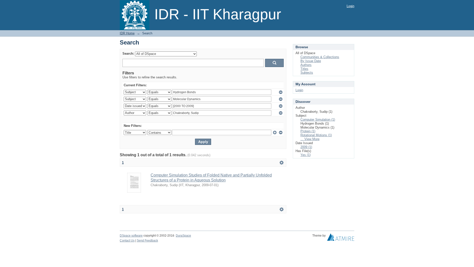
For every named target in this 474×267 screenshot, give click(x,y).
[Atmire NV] (340, 238)
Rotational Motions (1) (316, 135)
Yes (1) (305, 155)
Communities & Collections (319, 57)
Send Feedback (147, 240)
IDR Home (127, 33)
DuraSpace (183, 235)
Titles (304, 69)
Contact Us (127, 240)
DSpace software (131, 235)
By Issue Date (310, 61)
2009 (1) (306, 147)
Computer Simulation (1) (317, 119)
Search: (128, 53)
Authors (306, 65)
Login (350, 6)
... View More (309, 139)
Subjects (306, 72)
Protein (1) (307, 131)
